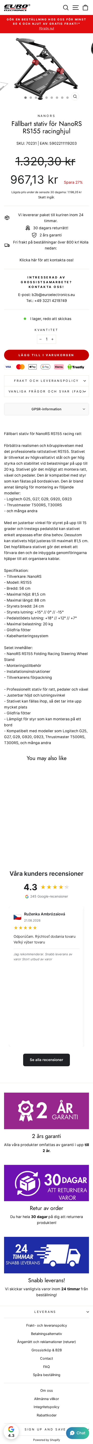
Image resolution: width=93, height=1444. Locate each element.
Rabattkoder (47, 1415)
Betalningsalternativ (46, 1334)
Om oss (46, 1390)
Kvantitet (46, 330)
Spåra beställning (46, 1375)
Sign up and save (45, 1429)
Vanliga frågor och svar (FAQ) (47, 391)
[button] (77, 1433)
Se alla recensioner (46, 1059)
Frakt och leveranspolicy (46, 381)
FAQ (46, 1367)
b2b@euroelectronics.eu (53, 294)
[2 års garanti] (46, 1111)
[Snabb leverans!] (46, 1255)
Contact (46, 1358)
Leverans (45, 1312)
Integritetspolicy (46, 1407)
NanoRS (47, 116)
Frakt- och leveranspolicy (46, 1325)
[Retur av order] (46, 1183)
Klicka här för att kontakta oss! (46, 260)
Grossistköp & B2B (46, 1350)
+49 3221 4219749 (50, 300)
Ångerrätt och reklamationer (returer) (46, 1342)
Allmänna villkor (46, 1399)
